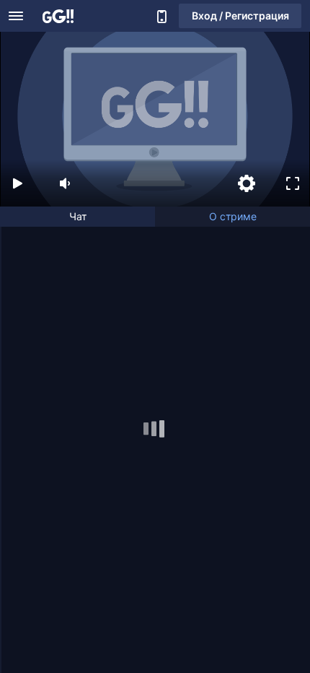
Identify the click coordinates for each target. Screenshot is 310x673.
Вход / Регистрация (240, 15)
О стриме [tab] (233, 216)
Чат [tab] (78, 216)
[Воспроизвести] (17, 183)
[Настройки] (246, 183)
